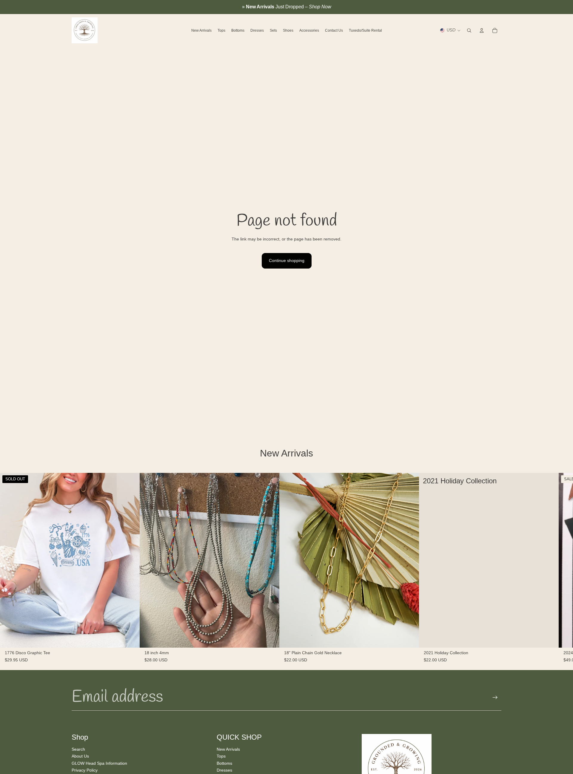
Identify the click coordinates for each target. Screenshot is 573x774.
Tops (221, 756)
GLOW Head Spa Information (99, 763)
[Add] (270, 638)
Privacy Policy (85, 770)
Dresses (224, 770)
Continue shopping (286, 260)
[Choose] (549, 638)
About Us (80, 756)
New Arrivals (228, 749)
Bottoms (224, 763)
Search (78, 749)
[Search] (469, 30)
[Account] (481, 30)
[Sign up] (495, 697)
